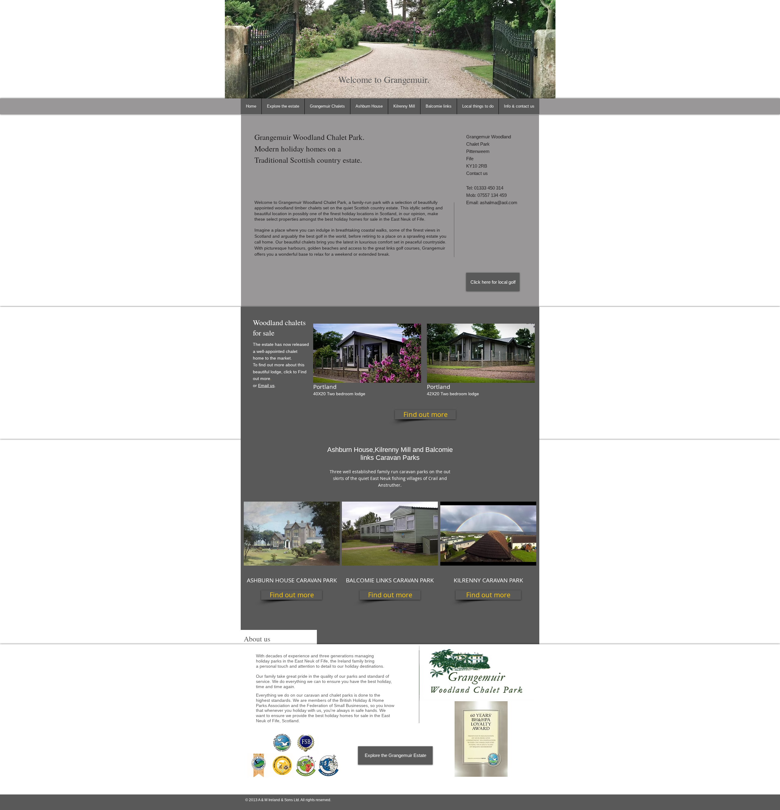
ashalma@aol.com (498, 202)
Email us (266, 385)
